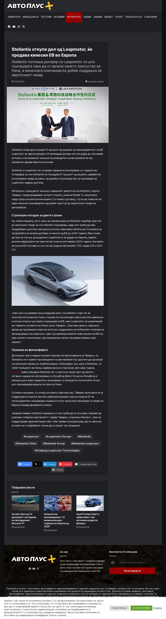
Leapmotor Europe (59, 436)
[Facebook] (30, 569)
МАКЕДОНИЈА (31, 16)
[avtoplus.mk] (30, 6)
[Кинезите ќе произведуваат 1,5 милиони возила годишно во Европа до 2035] (57, 503)
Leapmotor (32, 436)
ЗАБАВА (98, 16)
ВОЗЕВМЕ (59, 16)
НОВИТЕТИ (14, 16)
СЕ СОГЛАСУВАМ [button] (141, 608)
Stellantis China (26, 443)
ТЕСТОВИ (46, 16)
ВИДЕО (109, 16)
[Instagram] (38, 569)
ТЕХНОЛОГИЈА (133, 16)
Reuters (16, 372)
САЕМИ (87, 16)
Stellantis (85, 436)
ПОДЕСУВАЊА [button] (119, 608)
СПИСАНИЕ (150, 16)
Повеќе (157, 608)
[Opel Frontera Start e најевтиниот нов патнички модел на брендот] (90, 503)
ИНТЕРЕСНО (74, 16)
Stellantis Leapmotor (86, 443)
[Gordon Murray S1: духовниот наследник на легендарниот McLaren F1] (25, 503)
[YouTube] (34, 569)
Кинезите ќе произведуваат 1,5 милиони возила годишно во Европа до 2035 (56, 520)
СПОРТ (119, 16)
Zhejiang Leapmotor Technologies (58, 450)
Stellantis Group (55, 443)
